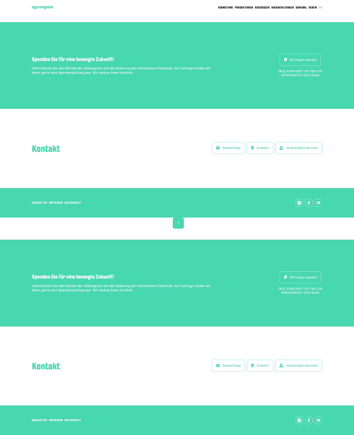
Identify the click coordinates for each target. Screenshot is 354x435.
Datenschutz (73, 202)
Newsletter (39, 202)
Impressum (56, 202)
